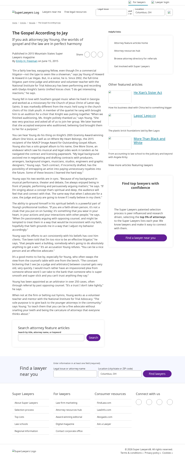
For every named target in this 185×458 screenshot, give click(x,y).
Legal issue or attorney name (69, 368)
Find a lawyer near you (141, 238)
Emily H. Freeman (26, 61)
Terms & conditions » (132, 452)
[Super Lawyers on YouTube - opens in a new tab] (159, 402)
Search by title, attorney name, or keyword (39, 332)
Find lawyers (157, 374)
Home (14, 23)
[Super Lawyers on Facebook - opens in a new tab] (139, 402)
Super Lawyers (23, 394)
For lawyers (61, 394)
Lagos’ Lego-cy (145, 115)
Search (93, 337)
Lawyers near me (51, 11)
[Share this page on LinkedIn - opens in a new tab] (100, 54)
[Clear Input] (123, 12)
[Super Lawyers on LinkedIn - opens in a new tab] (170, 402)
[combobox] (111, 12)
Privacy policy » (153, 452)
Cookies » (167, 452)
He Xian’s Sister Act (148, 92)
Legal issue (103, 9)
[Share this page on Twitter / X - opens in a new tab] (93, 54)
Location (139, 9)
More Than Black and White (149, 140)
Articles (23, 23)
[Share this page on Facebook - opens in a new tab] (87, 54)
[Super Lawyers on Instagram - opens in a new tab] (149, 402)
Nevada (32, 23)
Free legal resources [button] (75, 11)
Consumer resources (110, 394)
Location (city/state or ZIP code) (115, 368)
